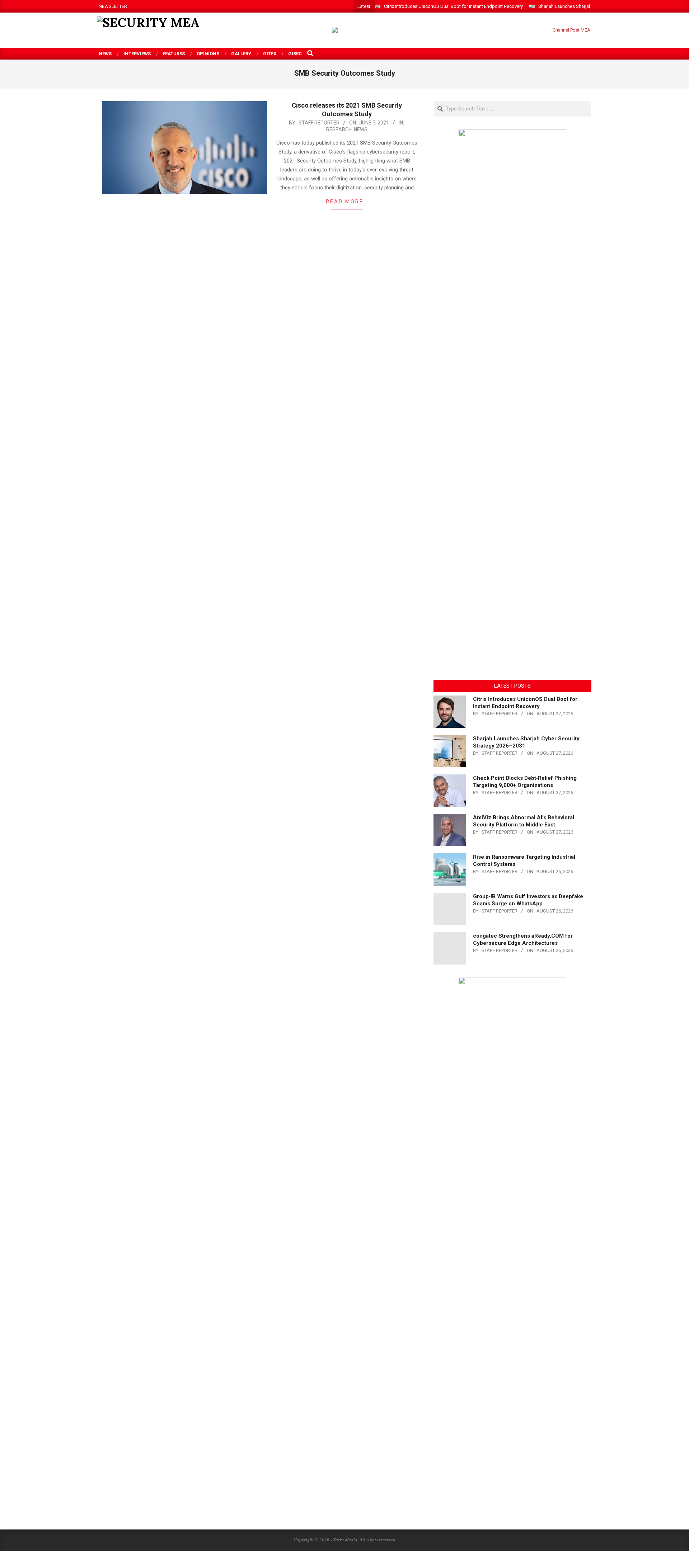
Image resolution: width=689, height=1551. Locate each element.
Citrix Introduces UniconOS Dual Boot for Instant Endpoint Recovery (453, 6)
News (360, 129)
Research (339, 129)
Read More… (347, 201)
